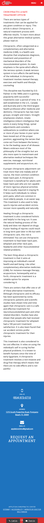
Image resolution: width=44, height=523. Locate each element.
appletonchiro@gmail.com (22, 429)
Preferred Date (9, 470)
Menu (33, 3)
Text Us (31, 521)
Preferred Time (8, 478)
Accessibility (17, 509)
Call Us (14, 521)
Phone (6, 454)
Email (5, 462)
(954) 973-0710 (22, 397)
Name (5, 446)
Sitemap (6, 509)
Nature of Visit (8, 487)
